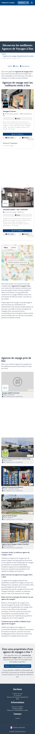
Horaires (26, 138)
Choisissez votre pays (18, 727)
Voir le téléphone (18, 134)
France (3, 54)
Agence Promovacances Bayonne (12, 487)
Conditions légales (17, 708)
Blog (17, 699)
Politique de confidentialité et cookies (17, 710)
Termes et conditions (17, 707)
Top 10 (9, 66)
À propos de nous (17, 693)
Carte (18, 119)
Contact (17, 718)
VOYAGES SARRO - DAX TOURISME (15, 210)
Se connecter (17, 695)
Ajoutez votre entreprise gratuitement (17, 666)
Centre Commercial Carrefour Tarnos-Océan (16, 459)
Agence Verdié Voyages (9, 516)
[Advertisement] (17, 22)
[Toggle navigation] (32, 2)
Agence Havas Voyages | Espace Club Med (15, 544)
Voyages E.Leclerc (9, 111)
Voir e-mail (10, 138)
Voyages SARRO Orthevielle (10, 393)
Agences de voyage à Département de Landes (18, 56)
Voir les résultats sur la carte (17, 263)
